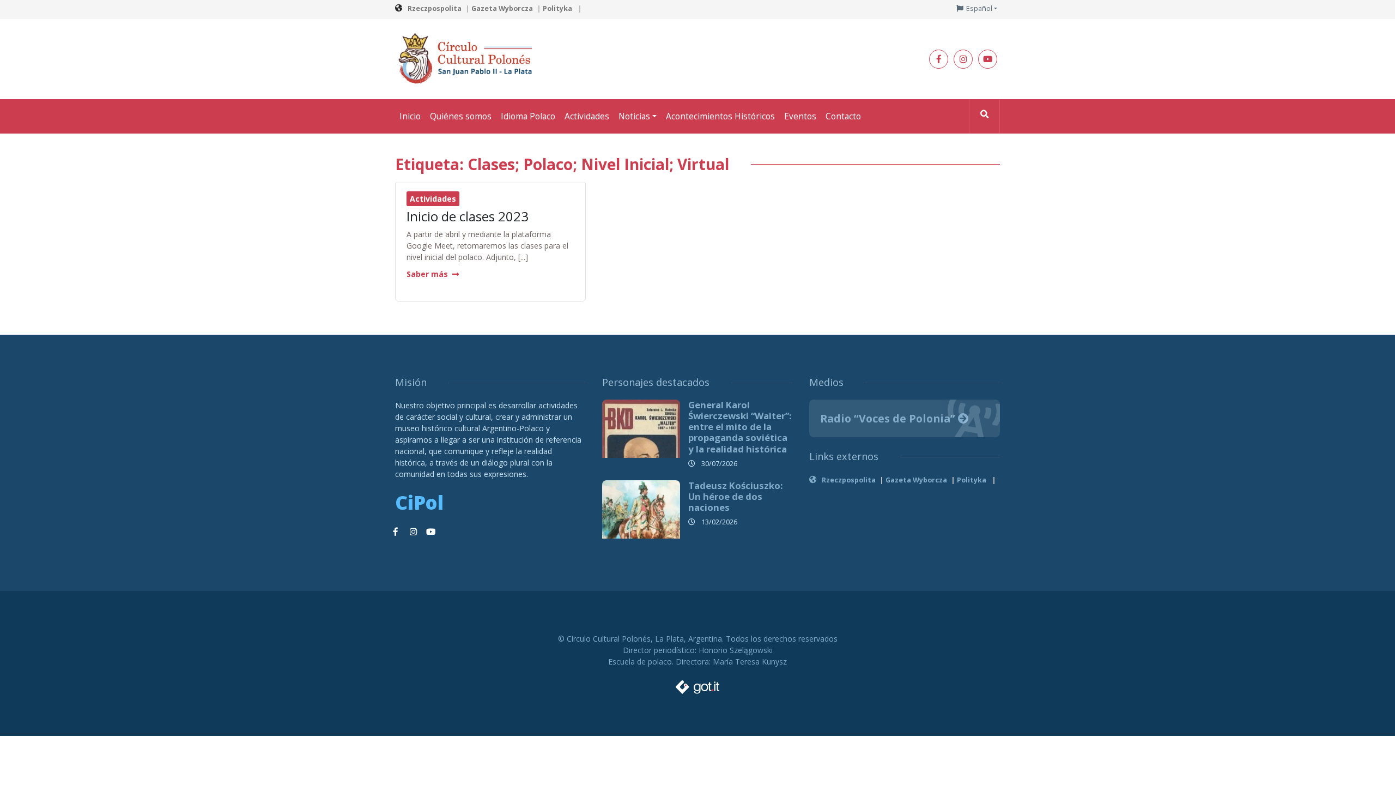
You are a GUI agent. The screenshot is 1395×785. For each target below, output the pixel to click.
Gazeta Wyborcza (502, 8)
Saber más (427, 274)
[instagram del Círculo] (963, 59)
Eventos (800, 116)
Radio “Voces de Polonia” (889, 418)
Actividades (587, 116)
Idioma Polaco (528, 116)
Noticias (634, 116)
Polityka (558, 8)
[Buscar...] (984, 116)
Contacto (843, 116)
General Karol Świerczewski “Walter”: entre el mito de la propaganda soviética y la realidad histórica (740, 426)
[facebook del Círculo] (938, 59)
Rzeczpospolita (435, 8)
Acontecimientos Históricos (720, 116)
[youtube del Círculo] (987, 59)
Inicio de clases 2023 (468, 216)
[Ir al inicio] (468, 58)
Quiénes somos (461, 116)
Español (979, 8)
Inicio (410, 116)
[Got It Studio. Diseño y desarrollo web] (697, 684)
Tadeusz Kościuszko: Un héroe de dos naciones (735, 496)
